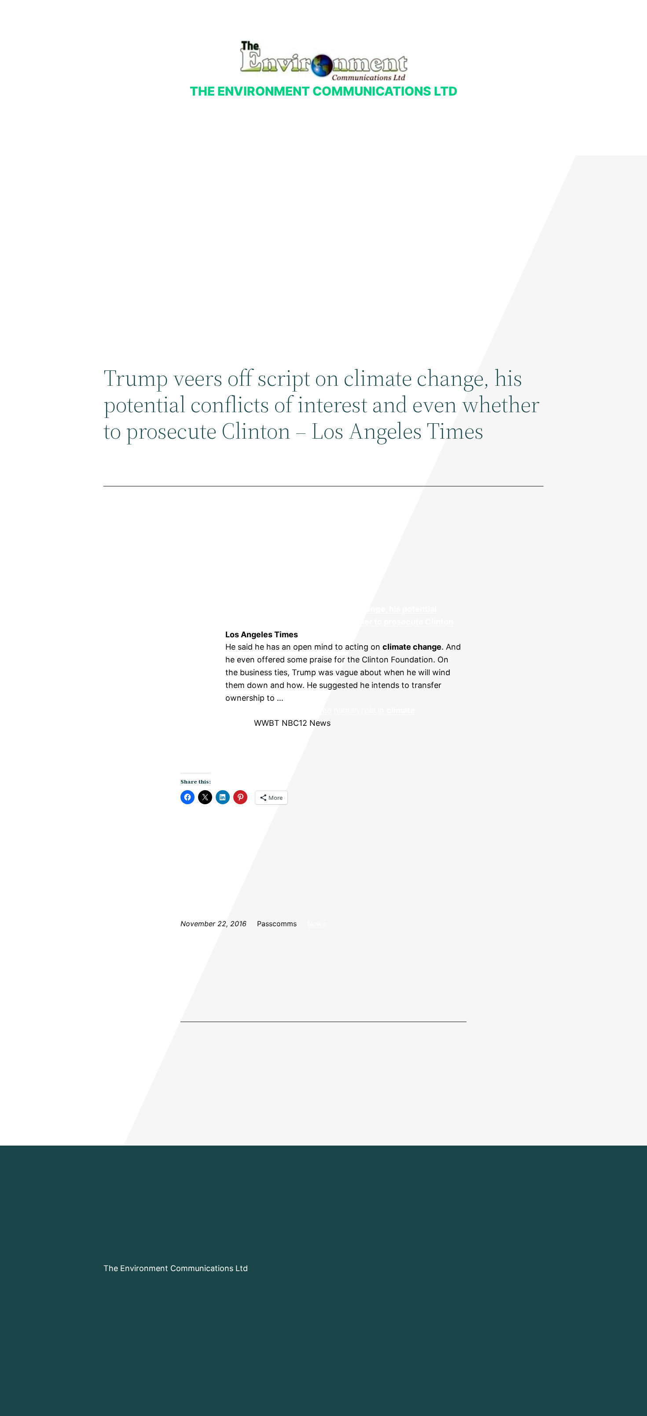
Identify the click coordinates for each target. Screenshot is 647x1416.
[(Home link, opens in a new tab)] (324, 61)
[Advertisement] (323, 227)
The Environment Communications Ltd (323, 91)
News (316, 923)
